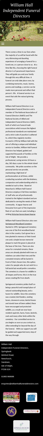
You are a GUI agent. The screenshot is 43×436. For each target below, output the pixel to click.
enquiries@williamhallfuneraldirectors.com (19, 384)
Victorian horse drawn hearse (23, 214)
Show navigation (3, 43)
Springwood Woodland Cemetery (19, 224)
